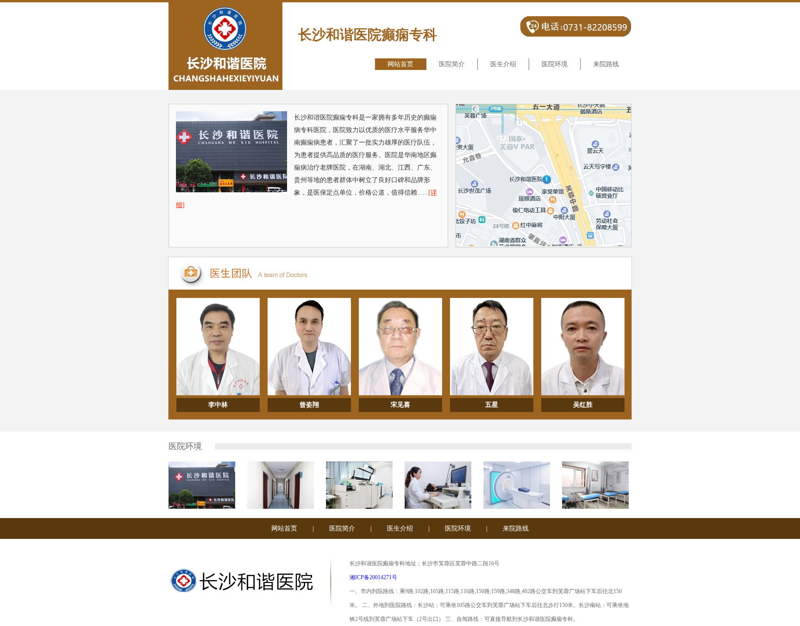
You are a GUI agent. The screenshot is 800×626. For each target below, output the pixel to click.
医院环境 (555, 64)
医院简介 (452, 64)
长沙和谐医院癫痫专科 (367, 34)
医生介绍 (503, 64)
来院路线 (606, 64)
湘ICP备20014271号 (373, 577)
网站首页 (400, 64)
